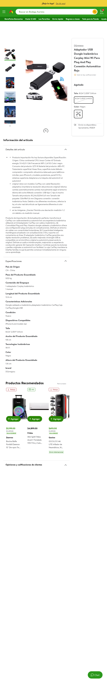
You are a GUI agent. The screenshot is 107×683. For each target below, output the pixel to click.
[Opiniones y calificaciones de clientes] (65, 464)
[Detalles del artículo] (65, 149)
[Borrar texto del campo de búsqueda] (90, 12)
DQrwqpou (78, 45)
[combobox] (57, 12)
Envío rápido (57, 19)
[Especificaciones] (65, 261)
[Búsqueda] (95, 11)
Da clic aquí (60, 3)
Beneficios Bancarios (14, 19)
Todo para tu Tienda (90, 19)
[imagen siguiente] (10, 126)
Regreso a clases (73, 19)
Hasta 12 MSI (30, 19)
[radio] (83, 100)
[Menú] (4, 11)
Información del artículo (18, 140)
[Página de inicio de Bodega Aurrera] (11, 11)
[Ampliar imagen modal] (45, 131)
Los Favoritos (44, 19)
